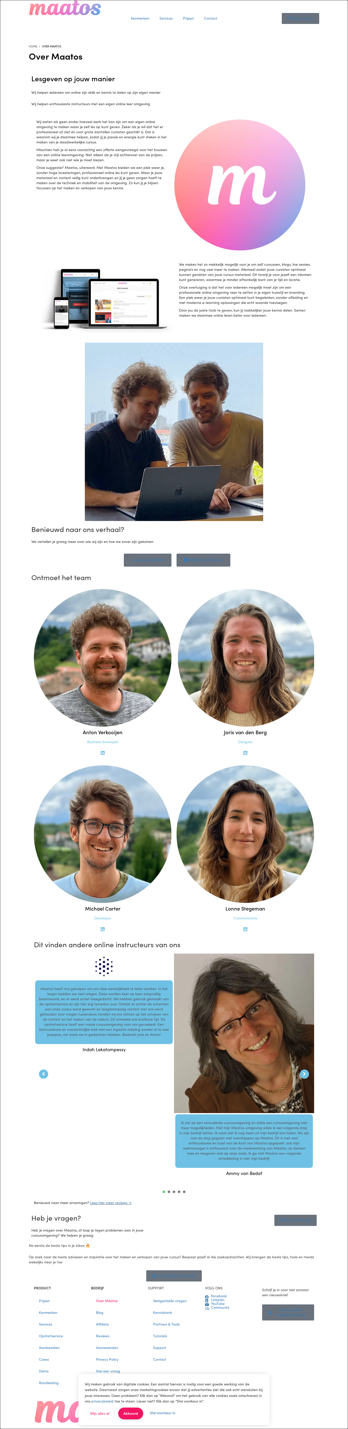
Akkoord (130, 1413)
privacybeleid (102, 1401)
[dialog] (174, 714)
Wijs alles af (99, 1413)
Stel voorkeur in (162, 1413)
